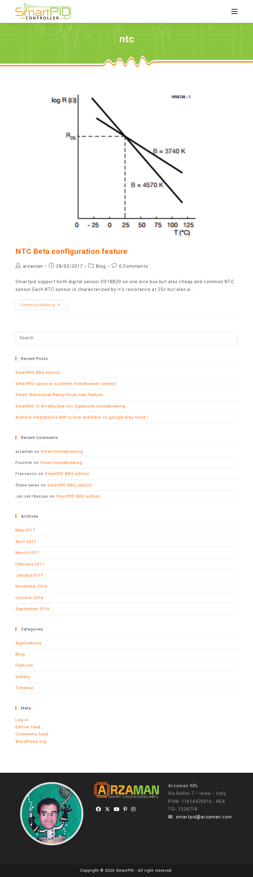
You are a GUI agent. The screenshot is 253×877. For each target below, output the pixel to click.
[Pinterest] (125, 809)
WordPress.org (30, 741)
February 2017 (29, 564)
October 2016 (29, 597)
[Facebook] (98, 809)
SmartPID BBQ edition (37, 372)
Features (24, 665)
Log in (21, 720)
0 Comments (133, 266)
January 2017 (29, 575)
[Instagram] (133, 809)
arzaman (33, 266)
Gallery (22, 676)
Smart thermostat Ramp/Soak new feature (59, 394)
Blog (101, 266)
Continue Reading (44, 306)
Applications (28, 643)
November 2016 (31, 586)
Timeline (24, 687)
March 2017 (27, 552)
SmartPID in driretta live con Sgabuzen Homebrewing (70, 406)
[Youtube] (117, 809)
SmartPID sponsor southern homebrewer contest (65, 383)
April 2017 (25, 541)
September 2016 (32, 608)
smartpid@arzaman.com (204, 816)
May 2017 (25, 530)
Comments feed (31, 734)
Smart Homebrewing (62, 451)
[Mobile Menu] (234, 11)
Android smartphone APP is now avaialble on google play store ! (81, 417)
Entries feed (27, 727)
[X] (107, 809)
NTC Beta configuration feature (71, 251)
